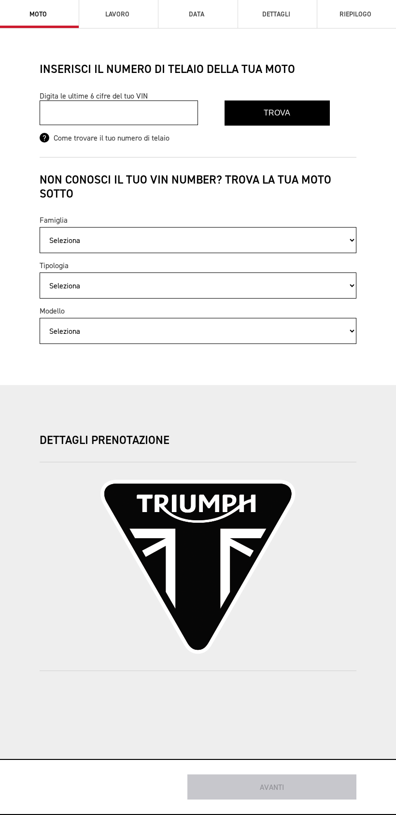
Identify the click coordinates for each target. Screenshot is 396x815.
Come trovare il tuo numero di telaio (111, 138)
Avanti (272, 787)
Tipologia (54, 265)
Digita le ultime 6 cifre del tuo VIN (94, 95)
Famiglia (54, 220)
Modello (52, 310)
